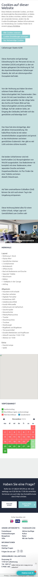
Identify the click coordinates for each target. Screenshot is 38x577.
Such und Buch (26, 505)
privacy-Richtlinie (13, 26)
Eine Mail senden (9, 504)
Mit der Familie (27, 538)
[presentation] (4, 231)
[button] (5, 241)
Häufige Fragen (7, 548)
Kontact (5, 546)
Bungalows (6, 536)
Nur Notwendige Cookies (13, 40)
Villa (3, 538)
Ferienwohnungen (8, 533)
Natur (24, 536)
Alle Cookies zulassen (12, 33)
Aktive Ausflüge (28, 531)
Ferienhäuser (6, 531)
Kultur (24, 533)
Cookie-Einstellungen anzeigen (15, 36)
